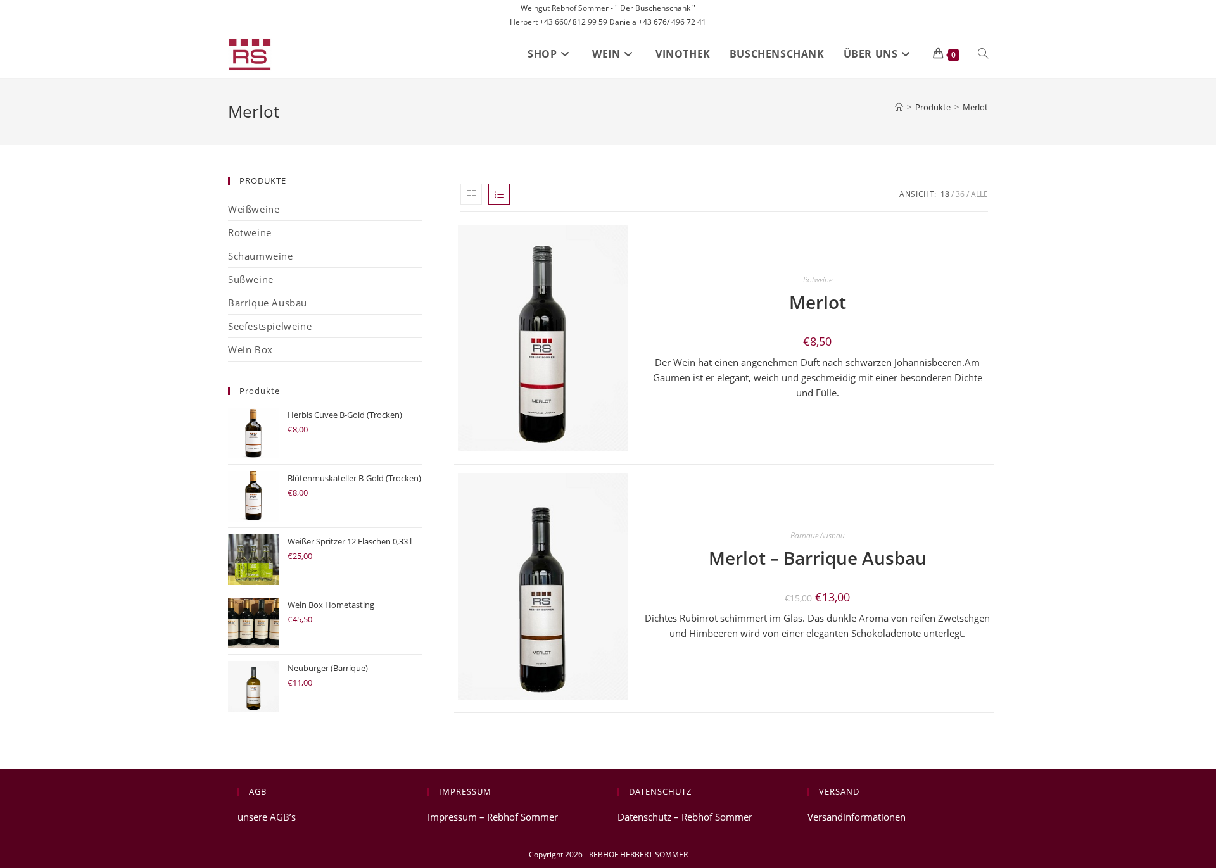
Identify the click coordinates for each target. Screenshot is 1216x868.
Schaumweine (260, 255)
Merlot (975, 107)
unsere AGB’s (267, 816)
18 (944, 194)
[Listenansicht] (499, 194)
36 (960, 194)
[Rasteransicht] (471, 194)
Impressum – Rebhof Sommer (493, 816)
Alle (979, 194)
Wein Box (250, 349)
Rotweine (817, 279)
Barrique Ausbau (817, 535)
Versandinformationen (857, 816)
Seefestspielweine (270, 326)
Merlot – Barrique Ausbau (818, 558)
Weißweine (253, 209)
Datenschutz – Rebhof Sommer (685, 816)
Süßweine (251, 279)
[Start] (899, 107)
